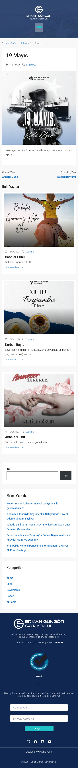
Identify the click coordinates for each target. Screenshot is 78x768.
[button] (39, 27)
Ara (9, 469)
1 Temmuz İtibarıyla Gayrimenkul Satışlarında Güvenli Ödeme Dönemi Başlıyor (38, 516)
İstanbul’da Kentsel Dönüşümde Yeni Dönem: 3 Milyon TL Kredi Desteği (38, 548)
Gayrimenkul (14, 589)
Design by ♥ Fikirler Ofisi (39, 751)
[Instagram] (28, 742)
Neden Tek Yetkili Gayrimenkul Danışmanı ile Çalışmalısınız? (32, 506)
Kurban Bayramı (16, 345)
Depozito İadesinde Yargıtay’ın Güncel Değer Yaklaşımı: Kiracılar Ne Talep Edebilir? (39, 537)
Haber (10, 595)
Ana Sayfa (11, 43)
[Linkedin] (42, 742)
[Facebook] (35, 742)
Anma (10, 577)
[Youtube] (49, 742)
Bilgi (9, 583)
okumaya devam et (14, 267)
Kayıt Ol (39, 728)
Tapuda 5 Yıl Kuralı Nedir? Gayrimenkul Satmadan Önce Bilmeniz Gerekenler (39, 527)
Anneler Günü (15, 437)
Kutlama (24, 43)
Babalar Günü (15, 257)
